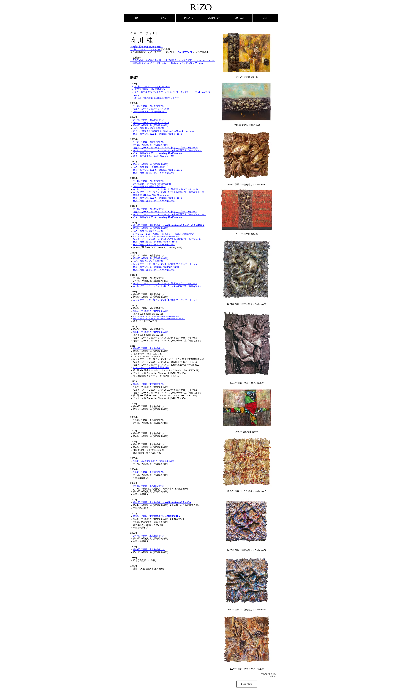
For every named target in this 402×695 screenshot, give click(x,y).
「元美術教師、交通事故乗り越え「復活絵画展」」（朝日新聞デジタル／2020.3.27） (172, 60)
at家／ (191, 63)
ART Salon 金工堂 (164, 156)
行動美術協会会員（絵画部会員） (146, 46)
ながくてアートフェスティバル (145, 49)
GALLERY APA (185, 52)
